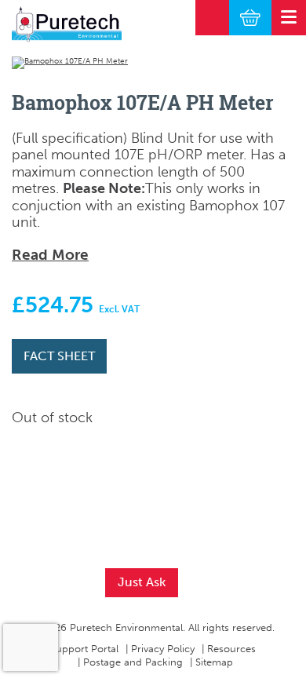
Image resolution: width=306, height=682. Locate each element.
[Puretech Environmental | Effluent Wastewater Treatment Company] (67, 24)
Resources (231, 649)
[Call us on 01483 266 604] (212, 17)
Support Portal (84, 649)
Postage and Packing (133, 662)
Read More (50, 255)
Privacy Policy (163, 649)
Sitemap (214, 662)
